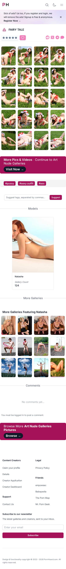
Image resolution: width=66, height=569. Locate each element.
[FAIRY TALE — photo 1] (8, 55)
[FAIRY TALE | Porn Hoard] (47, 38)
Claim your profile (11, 468)
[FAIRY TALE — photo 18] (25, 140)
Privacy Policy (42, 468)
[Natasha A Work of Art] (8, 367)
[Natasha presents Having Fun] (41, 346)
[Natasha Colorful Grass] (57, 367)
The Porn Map (42, 498)
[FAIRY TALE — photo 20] (57, 140)
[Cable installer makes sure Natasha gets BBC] (8, 325)
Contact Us (8, 504)
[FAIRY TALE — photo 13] (8, 119)
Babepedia (40, 491)
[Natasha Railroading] (41, 367)
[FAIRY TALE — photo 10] (25, 98)
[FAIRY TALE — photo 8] (57, 77)
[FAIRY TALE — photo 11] (41, 98)
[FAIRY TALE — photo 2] (25, 55)
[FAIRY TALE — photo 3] (41, 55)
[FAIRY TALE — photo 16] (57, 119)
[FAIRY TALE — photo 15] (41, 119)
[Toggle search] (47, 5)
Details (5, 474)
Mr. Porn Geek (42, 504)
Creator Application (12, 480)
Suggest (55, 197)
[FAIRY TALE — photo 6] (25, 77)
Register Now (12, 20)
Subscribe (33, 535)
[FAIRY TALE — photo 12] (57, 98)
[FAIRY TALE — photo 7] (41, 77)
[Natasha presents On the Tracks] (57, 346)
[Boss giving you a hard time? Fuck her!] (25, 325)
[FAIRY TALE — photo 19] (41, 140)
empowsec (40, 485)
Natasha (19, 276)
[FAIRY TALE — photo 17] (8, 140)
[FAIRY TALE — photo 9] (8, 98)
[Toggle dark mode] (54, 5)
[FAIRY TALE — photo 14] (25, 119)
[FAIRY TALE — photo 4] (57, 55)
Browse (13, 436)
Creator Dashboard (12, 486)
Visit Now (15, 169)
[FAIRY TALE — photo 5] (8, 77)
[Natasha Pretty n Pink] (8, 346)
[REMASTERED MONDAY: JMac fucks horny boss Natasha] (41, 325)
